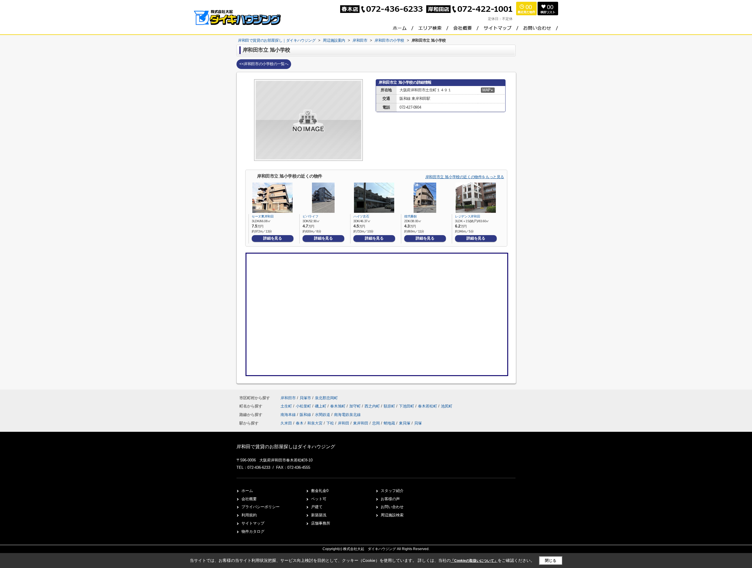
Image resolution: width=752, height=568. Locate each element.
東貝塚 (404, 423)
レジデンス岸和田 (467, 216)
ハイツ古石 (361, 216)
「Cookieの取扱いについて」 (474, 561)
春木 (299, 423)
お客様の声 (390, 499)
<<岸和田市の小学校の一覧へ (263, 64)
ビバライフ (310, 216)
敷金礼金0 (319, 490)
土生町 (287, 406)
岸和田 (343, 423)
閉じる (550, 560)
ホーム (247, 490)
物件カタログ (252, 531)
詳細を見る (272, 238)
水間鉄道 (323, 414)
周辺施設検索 (392, 515)
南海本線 (289, 414)
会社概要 (249, 499)
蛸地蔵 (389, 423)
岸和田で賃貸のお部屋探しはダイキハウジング (285, 446)
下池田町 (407, 406)
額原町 (390, 406)
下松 (330, 423)
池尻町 (446, 406)
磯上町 (321, 406)
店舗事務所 (320, 523)
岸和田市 (288, 398)
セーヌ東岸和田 (263, 216)
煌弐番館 (410, 216)
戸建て (317, 507)
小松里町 (304, 406)
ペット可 (318, 499)
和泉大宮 (315, 423)
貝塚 (418, 423)
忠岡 (376, 423)
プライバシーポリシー (260, 507)
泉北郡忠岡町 (326, 398)
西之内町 (373, 406)
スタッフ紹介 (392, 490)
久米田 (286, 423)
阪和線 (306, 414)
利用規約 (249, 515)
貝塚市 (305, 398)
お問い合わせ (392, 507)
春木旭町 (338, 406)
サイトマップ (252, 523)
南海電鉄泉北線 (347, 414)
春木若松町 (428, 406)
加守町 (355, 406)
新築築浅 (318, 515)
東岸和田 (360, 423)
